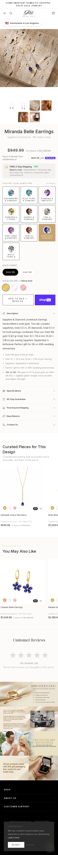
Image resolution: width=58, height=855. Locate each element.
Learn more (13, 837)
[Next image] (41, 489)
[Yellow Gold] (6, 287)
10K (35, 509)
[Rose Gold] (23, 287)
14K (40, 509)
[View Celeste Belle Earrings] (22, 581)
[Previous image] (3, 489)
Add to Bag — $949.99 (18, 299)
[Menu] (4, 13)
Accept (16, 845)
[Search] (10, 13)
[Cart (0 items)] (53, 13)
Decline (30, 845)
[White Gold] (14, 287)
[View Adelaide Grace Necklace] (22, 489)
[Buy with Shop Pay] (45, 300)
